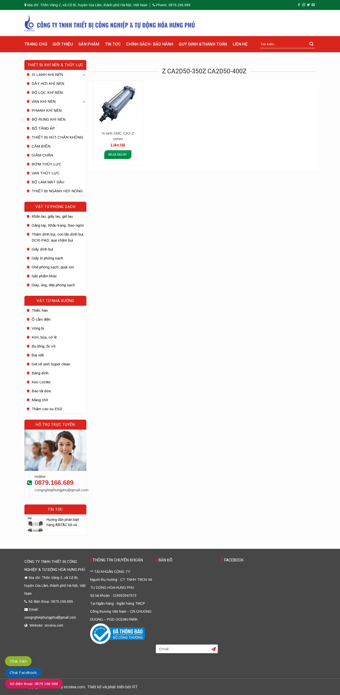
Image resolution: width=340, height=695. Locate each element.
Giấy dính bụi (42, 249)
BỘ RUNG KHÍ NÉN (48, 119)
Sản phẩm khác (44, 276)
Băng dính (40, 373)
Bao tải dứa (41, 391)
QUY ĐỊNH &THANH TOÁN (203, 44)
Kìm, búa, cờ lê (44, 337)
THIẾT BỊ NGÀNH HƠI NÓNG (57, 191)
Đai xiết (38, 355)
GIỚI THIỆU (63, 44)
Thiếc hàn (40, 310)
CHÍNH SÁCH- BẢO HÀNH (149, 44)
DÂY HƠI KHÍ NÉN (48, 83)
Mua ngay (118, 154)
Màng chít (40, 400)
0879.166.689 (54, 482)
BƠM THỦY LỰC (46, 164)
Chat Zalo (18, 661)
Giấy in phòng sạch (47, 258)
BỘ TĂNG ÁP (43, 128)
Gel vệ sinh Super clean (51, 364)
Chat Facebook (23, 672)
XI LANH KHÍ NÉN (47, 74)
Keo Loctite (41, 382)
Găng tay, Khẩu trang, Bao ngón (58, 225)
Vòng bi (38, 328)
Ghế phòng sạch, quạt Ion (53, 267)
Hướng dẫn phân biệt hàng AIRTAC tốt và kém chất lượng (63, 523)
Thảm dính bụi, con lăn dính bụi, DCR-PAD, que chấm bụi (58, 237)
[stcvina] (109, 23)
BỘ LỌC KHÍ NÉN (47, 92)
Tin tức (113, 44)
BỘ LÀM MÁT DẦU (48, 182)
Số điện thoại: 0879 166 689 (34, 684)
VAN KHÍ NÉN (44, 101)
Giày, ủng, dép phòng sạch (53, 285)
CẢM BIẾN (41, 146)
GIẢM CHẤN (42, 155)
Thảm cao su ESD (47, 409)
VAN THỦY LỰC (46, 173)
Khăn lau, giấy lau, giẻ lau (52, 216)
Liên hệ (240, 44)
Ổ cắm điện (41, 319)
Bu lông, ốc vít (44, 346)
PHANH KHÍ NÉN (46, 110)
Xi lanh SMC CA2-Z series (118, 136)
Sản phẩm (89, 44)
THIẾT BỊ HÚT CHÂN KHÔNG (57, 137)
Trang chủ (35, 44)
